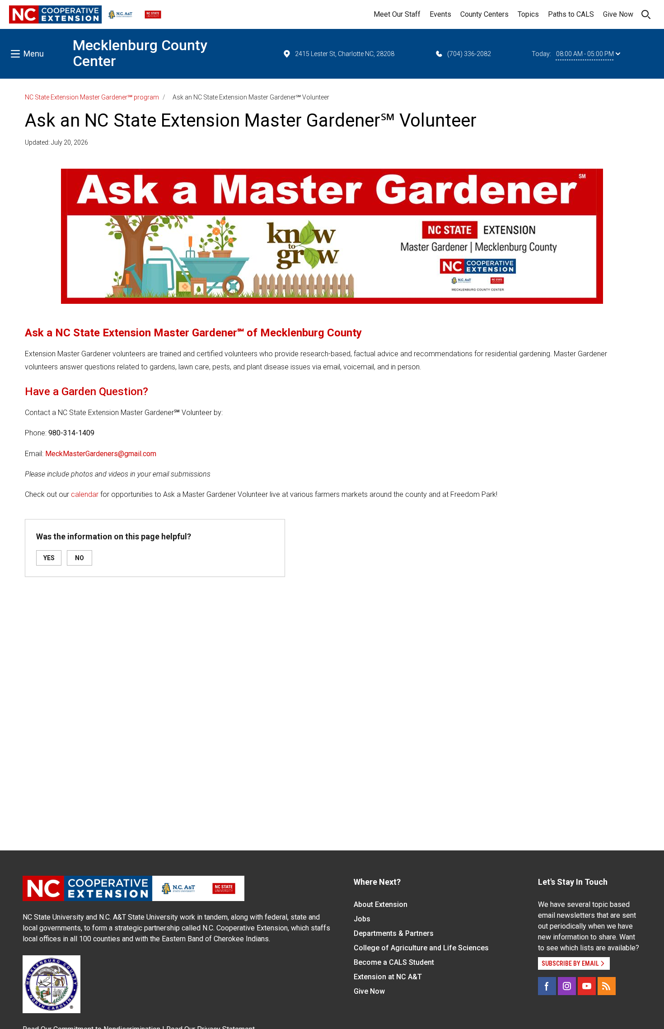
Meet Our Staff (397, 14)
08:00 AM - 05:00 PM (585, 53)
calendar (84, 494)
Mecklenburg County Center (140, 53)
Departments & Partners (394, 933)
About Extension (380, 904)
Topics (528, 14)
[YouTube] (587, 986)
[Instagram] (567, 986)
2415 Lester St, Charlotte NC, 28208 (344, 53)
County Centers (484, 14)
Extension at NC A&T (388, 976)
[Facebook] (547, 986)
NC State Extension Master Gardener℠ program (92, 97)
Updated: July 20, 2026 (56, 142)
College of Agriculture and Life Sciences (421, 948)
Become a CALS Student (394, 962)
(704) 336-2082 (469, 53)
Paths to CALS (571, 14)
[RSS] (607, 986)
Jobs (362, 919)
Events (440, 14)
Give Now (618, 14)
